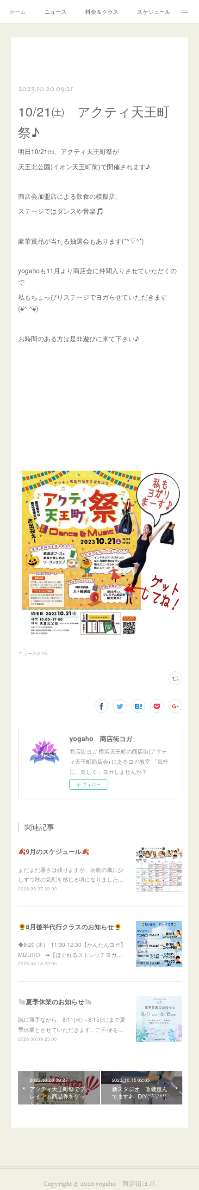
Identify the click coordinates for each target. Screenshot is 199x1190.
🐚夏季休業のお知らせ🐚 (55, 1001)
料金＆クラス (101, 11)
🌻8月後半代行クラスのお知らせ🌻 (70, 926)
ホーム (17, 11)
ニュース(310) (33, 653)
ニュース (55, 11)
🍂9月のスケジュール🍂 (53, 851)
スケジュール (153, 11)
